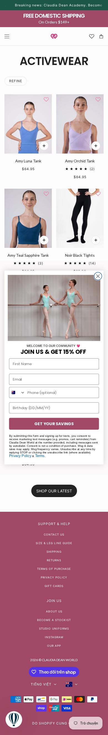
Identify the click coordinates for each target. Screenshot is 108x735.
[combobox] (17, 392)
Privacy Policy (20, 456)
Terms (40, 456)
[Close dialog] (98, 276)
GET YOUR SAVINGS (54, 424)
